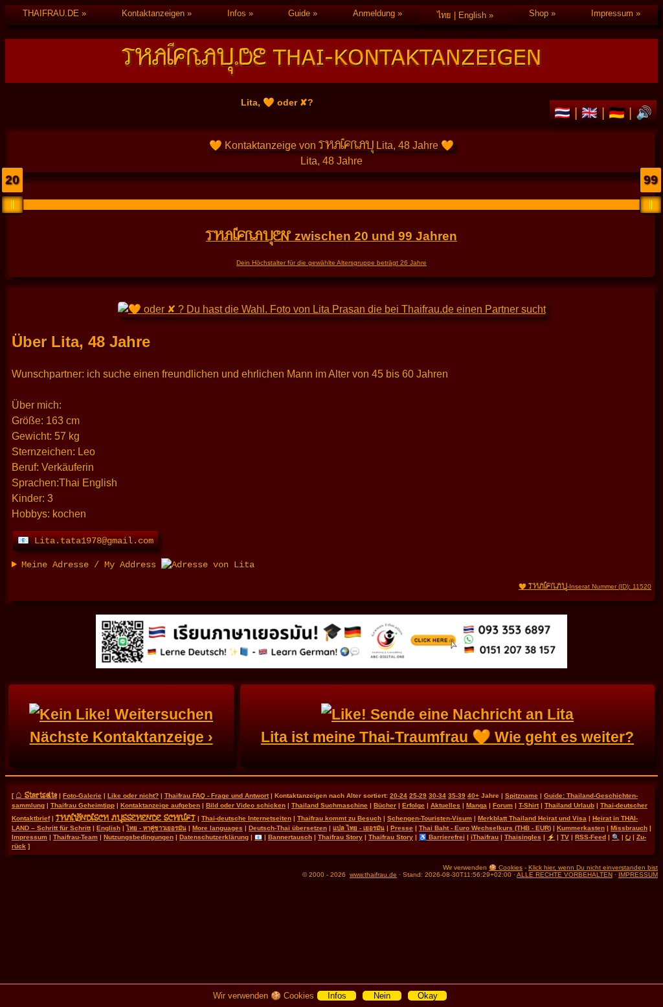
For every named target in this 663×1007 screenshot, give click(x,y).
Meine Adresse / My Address (91, 565)
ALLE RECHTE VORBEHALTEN (564, 874)
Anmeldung (374, 13)
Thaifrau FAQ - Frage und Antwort (216, 795)
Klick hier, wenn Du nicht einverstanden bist (593, 867)
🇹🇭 (564, 113)
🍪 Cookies (506, 867)
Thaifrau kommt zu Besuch (339, 818)
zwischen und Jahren (331, 236)
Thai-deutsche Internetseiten (246, 818)
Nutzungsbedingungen (139, 837)
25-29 (418, 795)
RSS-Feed (590, 837)
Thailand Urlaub (569, 805)
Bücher (385, 805)
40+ (473, 795)
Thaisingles (522, 837)
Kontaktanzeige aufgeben (160, 805)
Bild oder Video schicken (246, 805)
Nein (382, 996)
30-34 (437, 795)
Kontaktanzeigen (153, 13)
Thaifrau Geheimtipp (83, 805)
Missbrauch (629, 828)
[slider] (12, 205)
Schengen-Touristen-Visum (429, 818)
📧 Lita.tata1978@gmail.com (85, 541)
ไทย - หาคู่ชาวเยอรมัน (156, 828)
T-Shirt (529, 805)
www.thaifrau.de (373, 874)
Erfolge (413, 805)
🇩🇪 (619, 113)
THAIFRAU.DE (51, 13)
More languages (217, 828)
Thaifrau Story (340, 837)
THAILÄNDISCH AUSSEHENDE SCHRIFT (126, 817)
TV (565, 837)
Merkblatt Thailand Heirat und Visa (532, 818)
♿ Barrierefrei (442, 837)
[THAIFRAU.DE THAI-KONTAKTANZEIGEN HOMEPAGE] (331, 61)
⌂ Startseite (36, 794)
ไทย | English (461, 15)
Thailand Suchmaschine (329, 805)
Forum (503, 805)
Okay (428, 996)
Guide (299, 13)
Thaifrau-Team (75, 837)
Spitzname (521, 795)
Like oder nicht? (133, 795)
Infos (236, 13)
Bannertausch (290, 837)
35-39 (457, 795)
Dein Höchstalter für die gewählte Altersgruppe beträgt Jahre (331, 262)
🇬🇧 (591, 113)
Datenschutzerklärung (214, 837)
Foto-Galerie (82, 795)
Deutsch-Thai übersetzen (288, 828)
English (108, 828)
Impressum (612, 13)
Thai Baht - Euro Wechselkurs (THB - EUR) (485, 828)
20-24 (398, 795)
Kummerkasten (581, 828)
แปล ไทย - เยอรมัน (359, 828)
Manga (476, 805)
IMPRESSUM (638, 874)
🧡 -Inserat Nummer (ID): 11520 (585, 586)
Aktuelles (445, 805)
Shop (538, 13)
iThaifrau (485, 837)
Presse (401, 828)
